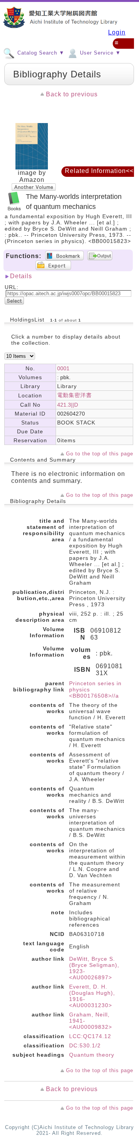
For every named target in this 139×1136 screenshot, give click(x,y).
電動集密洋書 (74, 395)
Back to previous (72, 94)
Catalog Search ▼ (39, 53)
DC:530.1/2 (85, 1045)
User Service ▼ (99, 53)
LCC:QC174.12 (90, 1036)
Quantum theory (91, 1055)
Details (21, 276)
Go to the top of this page (99, 454)
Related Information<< (99, 171)
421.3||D (67, 405)
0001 (63, 368)
